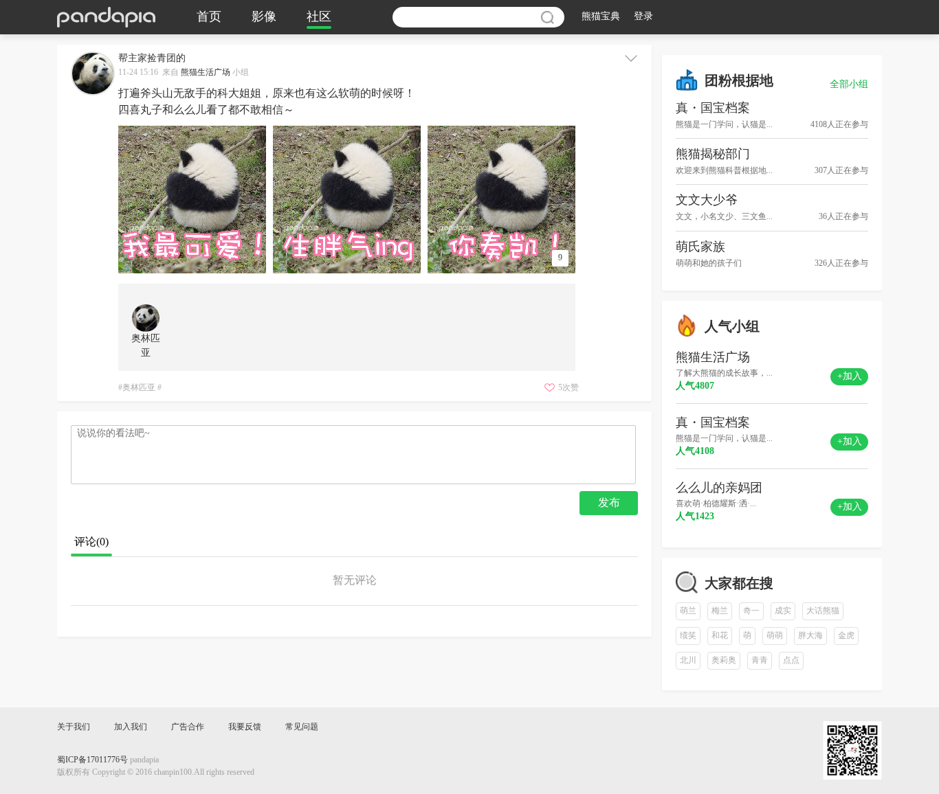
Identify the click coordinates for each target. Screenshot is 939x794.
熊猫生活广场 (205, 72)
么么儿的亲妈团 (719, 488)
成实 (783, 610)
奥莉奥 (723, 660)
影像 (264, 17)
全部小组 (849, 85)
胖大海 (810, 635)
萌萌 (774, 635)
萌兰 (688, 610)
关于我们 (73, 727)
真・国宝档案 (713, 108)
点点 (791, 660)
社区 (319, 17)
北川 (688, 660)
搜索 (547, 17)
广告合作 (187, 727)
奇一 (751, 610)
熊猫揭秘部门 (713, 154)
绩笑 (688, 635)
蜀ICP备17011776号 (92, 760)
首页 (209, 17)
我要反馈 (244, 727)
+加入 (849, 377)
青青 (759, 660)
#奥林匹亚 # (140, 387)
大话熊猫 (822, 610)
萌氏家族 (700, 247)
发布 (609, 503)
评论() (91, 542)
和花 (719, 635)
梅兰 (719, 610)
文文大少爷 (707, 200)
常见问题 (301, 727)
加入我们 (130, 727)
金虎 (846, 635)
